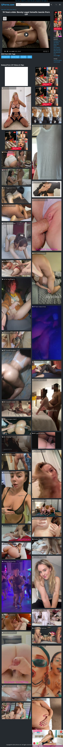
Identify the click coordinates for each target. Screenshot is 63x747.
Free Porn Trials (5, 9)
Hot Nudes (44, 1)
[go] (51, 4)
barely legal (15, 57)
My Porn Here (57, 49)
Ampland (38, 1)
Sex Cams (12, 9)
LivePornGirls (57, 62)
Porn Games (57, 47)
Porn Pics (17, 1)
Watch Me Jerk (31, 1)
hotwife (23, 57)
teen (29, 57)
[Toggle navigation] (59, 4)
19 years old (5, 57)
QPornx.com (7, 4)
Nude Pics (23, 1)
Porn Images (57, 55)
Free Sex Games (58, 60)
